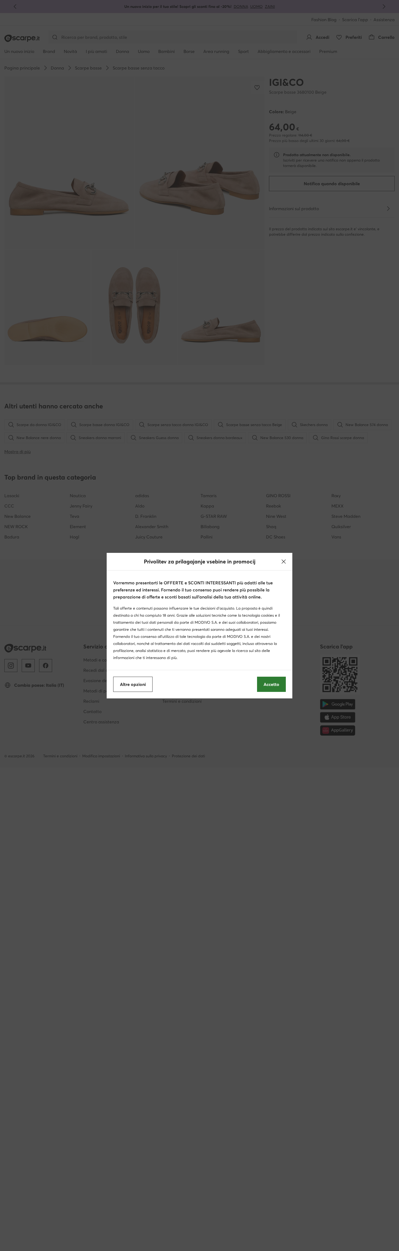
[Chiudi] (283, 561)
